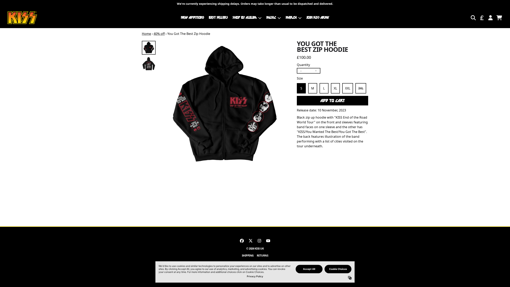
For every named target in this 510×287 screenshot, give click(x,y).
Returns (262, 255)
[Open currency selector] (481, 17)
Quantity (303, 65)
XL (335, 88)
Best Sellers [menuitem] (218, 18)
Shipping (248, 255)
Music (271, 18)
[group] (149, 48)
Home (146, 33)
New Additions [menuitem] (192, 18)
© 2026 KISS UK (255, 248)
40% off (159, 33)
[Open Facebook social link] (241, 240)
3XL (360, 88)
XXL (347, 88)
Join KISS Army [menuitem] (317, 18)
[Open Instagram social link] (259, 240)
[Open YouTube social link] (268, 240)
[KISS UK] (22, 18)
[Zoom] (224, 106)
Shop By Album (244, 18)
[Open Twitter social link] (250, 240)
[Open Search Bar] (473, 18)
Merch (291, 18)
